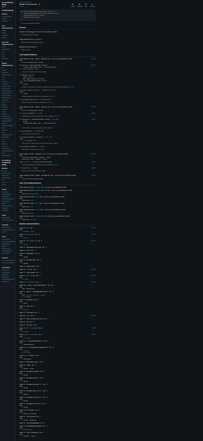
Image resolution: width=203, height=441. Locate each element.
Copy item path (39, 4)
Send (37, 197)
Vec (37, 131)
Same (28, 316)
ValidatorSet (42, 13)
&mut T (38, 384)
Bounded (26, 351)
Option (43, 99)
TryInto (32, 334)
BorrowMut (30, 241)
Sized (55, 119)
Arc (37, 391)
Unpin (37, 210)
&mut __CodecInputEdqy (47, 67)
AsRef (28, 295)
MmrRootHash (34, 17)
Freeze (37, 187)
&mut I (31, 77)
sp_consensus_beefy (25, 2)
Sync (37, 203)
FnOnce (26, 140)
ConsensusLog (56, 59)
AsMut (35, 295)
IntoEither (30, 282)
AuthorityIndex (38, 15)
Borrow (29, 234)
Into (31, 275)
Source (21, 6)
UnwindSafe (39, 216)
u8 (39, 131)
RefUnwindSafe (40, 190)
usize (49, 99)
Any (27, 228)
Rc (37, 404)
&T (38, 371)
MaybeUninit (35, 79)
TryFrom (32, 328)
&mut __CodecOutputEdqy (47, 123)
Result (26, 69)
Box (37, 397)
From (28, 269)
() (49, 90)
